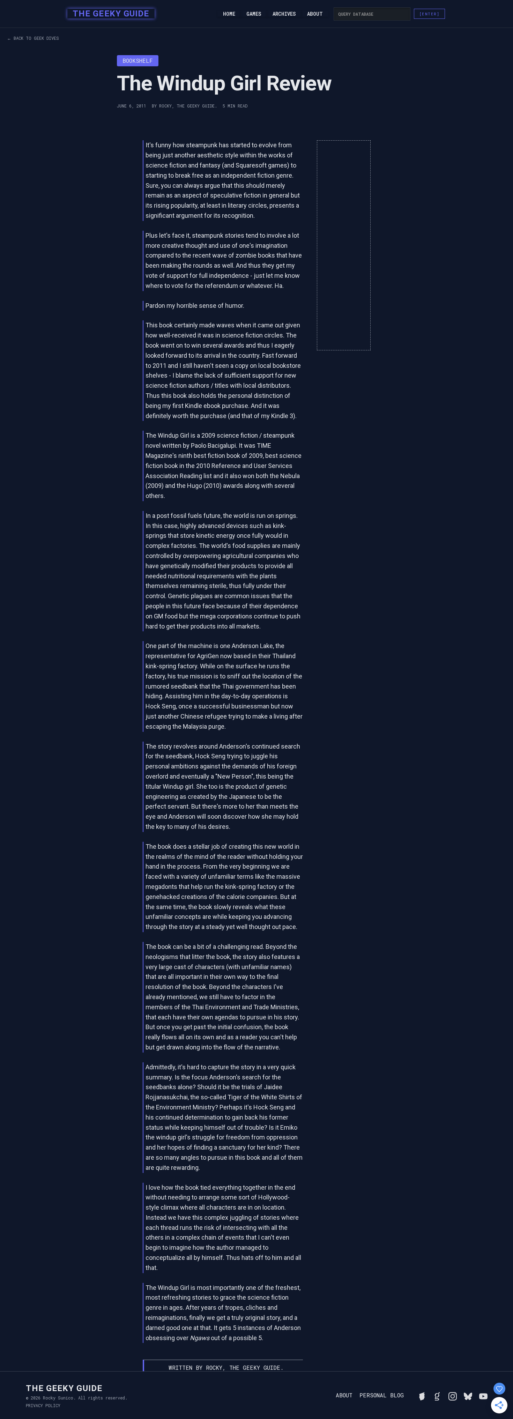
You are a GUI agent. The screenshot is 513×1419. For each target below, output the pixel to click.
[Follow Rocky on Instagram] (452, 1395)
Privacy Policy (43, 1405)
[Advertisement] (343, 245)
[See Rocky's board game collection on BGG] (422, 1395)
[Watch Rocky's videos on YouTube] (483, 1395)
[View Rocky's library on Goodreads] (437, 1395)
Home (229, 14)
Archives (284, 14)
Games (253, 14)
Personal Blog (381, 1395)
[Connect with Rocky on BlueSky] (468, 1395)
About (315, 14)
